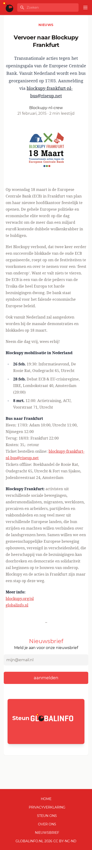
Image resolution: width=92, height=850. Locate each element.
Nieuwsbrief (47, 833)
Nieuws (45, 25)
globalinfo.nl (17, 605)
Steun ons (47, 816)
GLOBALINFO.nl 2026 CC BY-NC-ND (46, 841)
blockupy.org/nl (20, 598)
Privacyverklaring (47, 807)
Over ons (47, 824)
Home (46, 799)
